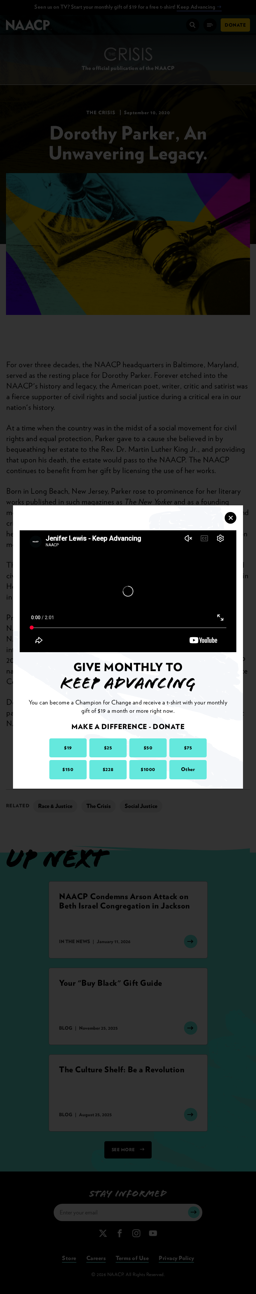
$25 (108, 748)
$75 (188, 748)
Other (188, 769)
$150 (67, 769)
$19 (68, 748)
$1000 (148, 769)
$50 (148, 748)
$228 (108, 769)
